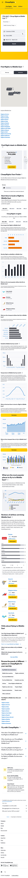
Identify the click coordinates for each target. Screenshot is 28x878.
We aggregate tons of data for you (10, 808)
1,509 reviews (11, 606)
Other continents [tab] (6, 693)
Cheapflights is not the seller (9, 805)
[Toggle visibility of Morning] (5, 467)
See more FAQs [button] (14, 657)
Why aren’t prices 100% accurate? (10, 811)
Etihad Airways (12, 601)
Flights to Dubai (4, 116)
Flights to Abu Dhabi (6, 128)
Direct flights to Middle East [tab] (15, 683)
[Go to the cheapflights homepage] (10, 2)
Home (8, 816)
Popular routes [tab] (18, 690)
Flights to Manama (5, 135)
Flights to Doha (4, 121)
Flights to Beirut (4, 119)
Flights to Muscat (5, 130)
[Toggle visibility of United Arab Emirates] (14, 505)
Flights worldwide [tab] (19, 673)
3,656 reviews (11, 538)
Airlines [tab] (4, 683)
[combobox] (15, 188)
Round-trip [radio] (20, 72)
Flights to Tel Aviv (5, 114)
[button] (2, 2)
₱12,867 (6, 16)
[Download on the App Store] (14, 865)
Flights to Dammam (5, 137)
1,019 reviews (11, 594)
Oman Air (10, 579)
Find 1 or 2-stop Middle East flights (10, 644)
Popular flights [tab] (18, 686)
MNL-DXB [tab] (19, 208)
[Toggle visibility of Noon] (12, 467)
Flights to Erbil (4, 132)
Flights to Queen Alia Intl (7, 717)
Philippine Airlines (12, 590)
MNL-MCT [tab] (5, 208)
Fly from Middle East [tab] (7, 680)
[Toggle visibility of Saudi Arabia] (12, 508)
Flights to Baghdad (5, 126)
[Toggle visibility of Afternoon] (20, 467)
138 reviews (11, 583)
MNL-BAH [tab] (12, 208)
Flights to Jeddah (5, 117)
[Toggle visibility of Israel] (11, 506)
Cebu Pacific (11, 613)
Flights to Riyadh (5, 124)
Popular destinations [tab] (7, 690)
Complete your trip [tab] (19, 680)
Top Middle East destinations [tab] (9, 669)
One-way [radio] (7, 72)
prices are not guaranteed (7, 801)
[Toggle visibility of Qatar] (11, 507)
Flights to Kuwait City (6, 133)
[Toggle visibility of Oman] (11, 509)
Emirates (10, 534)
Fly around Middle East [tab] (7, 676)
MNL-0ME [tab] (4, 221)
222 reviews (11, 617)
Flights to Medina (5, 123)
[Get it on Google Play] (5, 865)
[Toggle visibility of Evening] (5, 468)
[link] (11, 167)
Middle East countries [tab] (7, 673)
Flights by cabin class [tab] (7, 686)
